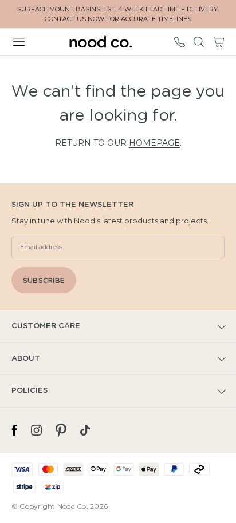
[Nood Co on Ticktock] (85, 430)
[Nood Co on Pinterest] (61, 430)
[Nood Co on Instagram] (36, 430)
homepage (154, 143)
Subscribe (44, 280)
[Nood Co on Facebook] (14, 430)
